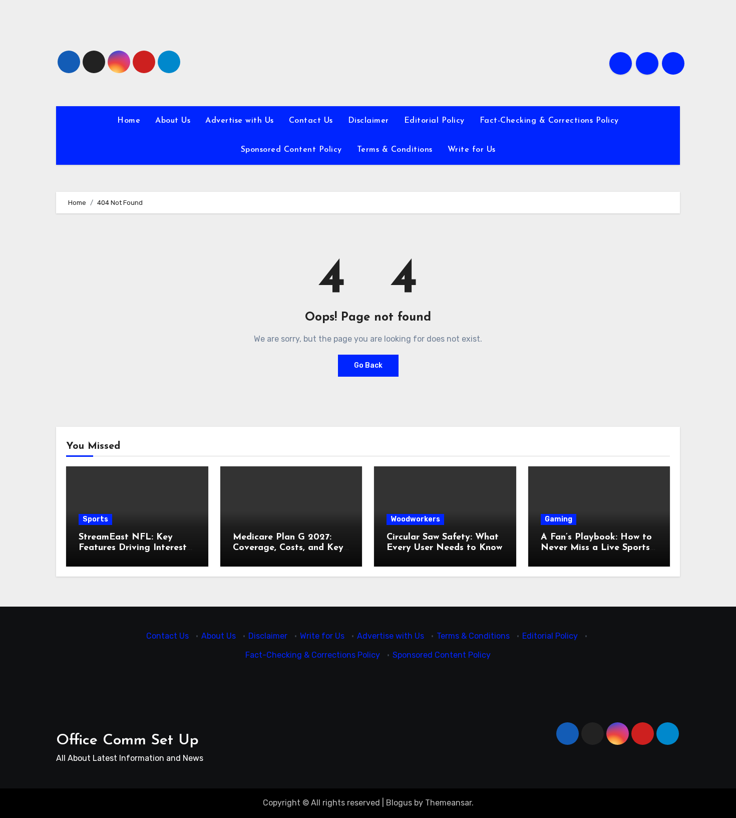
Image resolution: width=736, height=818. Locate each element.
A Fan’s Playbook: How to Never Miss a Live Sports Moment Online (596, 548)
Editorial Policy (434, 121)
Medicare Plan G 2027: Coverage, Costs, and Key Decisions (288, 548)
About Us (172, 121)
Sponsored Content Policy (291, 150)
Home (128, 121)
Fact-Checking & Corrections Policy (549, 121)
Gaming (558, 519)
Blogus (399, 802)
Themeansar (448, 802)
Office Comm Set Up (127, 740)
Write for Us (472, 150)
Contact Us (311, 121)
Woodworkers (415, 519)
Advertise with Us (239, 121)
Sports (95, 519)
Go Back (368, 365)
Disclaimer (368, 121)
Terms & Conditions (395, 150)
